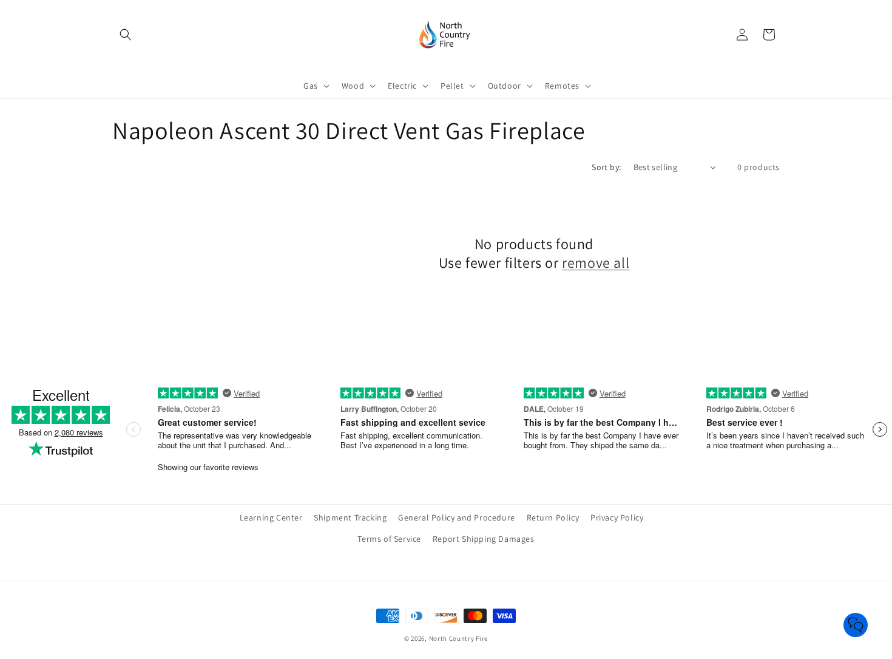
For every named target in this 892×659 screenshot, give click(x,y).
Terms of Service (389, 538)
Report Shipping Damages (484, 538)
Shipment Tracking (350, 517)
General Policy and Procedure (456, 517)
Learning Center (271, 517)
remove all (595, 262)
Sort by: (606, 167)
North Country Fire (458, 638)
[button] (125, 34)
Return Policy (553, 517)
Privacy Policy (616, 517)
